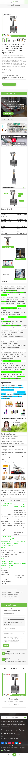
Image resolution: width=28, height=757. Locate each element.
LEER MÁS (14, 704)
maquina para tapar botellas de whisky (10, 598)
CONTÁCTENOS (8, 113)
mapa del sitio (4, 745)
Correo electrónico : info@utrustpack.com (14, 736)
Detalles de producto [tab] (7, 119)
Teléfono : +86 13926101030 (11, 733)
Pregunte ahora (9, 84)
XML (2, 749)
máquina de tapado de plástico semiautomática (12, 592)
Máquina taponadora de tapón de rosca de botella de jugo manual (14, 699)
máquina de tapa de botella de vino (9, 596)
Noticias (10, 745)
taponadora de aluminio (7, 600)
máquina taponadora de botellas (9, 590)
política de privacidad (9, 749)
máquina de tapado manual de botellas (10, 594)
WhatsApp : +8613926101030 (11, 738)
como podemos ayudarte (11, 101)
